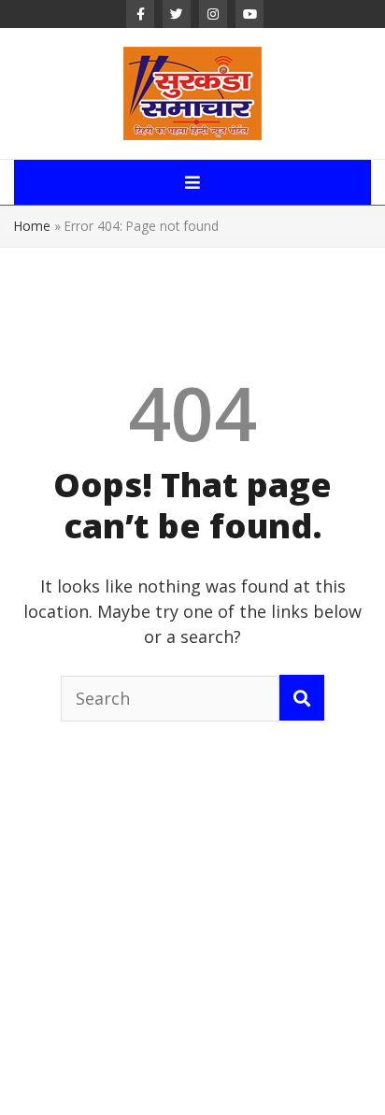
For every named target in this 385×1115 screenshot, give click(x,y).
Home (32, 226)
